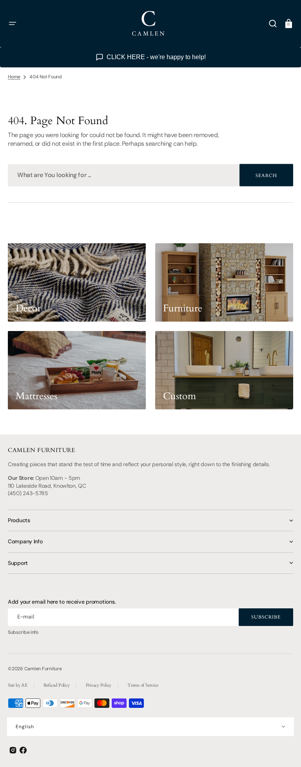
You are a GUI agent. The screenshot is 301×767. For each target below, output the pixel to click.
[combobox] (150, 175)
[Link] (77, 282)
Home (14, 77)
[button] (12, 23)
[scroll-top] (284, 750)
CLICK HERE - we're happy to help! (156, 57)
